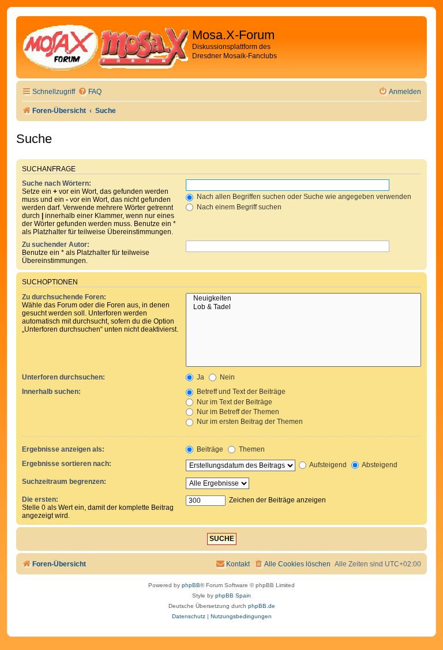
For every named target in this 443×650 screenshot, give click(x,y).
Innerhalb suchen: (51, 392)
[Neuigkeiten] (303, 298)
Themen (251, 449)
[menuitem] (90, 92)
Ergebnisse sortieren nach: (66, 464)
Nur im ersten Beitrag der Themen (249, 422)
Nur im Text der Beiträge (233, 402)
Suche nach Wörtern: (56, 183)
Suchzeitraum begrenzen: (64, 482)
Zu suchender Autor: (55, 245)
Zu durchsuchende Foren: (64, 297)
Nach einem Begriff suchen (238, 207)
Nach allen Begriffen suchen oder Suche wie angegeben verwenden (303, 197)
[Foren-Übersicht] (105, 47)
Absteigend (379, 465)
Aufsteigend (327, 465)
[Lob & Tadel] (303, 307)
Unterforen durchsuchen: (63, 377)
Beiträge (209, 449)
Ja (199, 377)
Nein (226, 377)
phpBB (191, 585)
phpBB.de (261, 606)
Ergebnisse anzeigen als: (63, 449)
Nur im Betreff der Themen (237, 412)
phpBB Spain (233, 595)
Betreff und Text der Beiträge (240, 392)
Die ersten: (40, 499)
